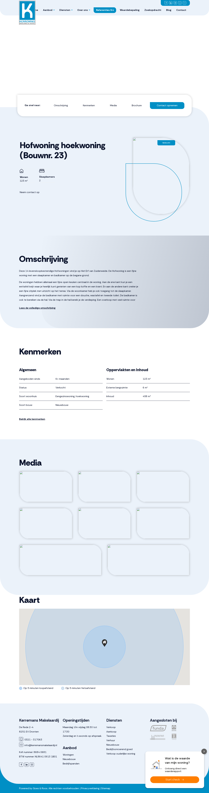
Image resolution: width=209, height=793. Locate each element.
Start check (173, 779)
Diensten (64, 10)
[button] (104, 643)
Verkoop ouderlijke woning (120, 753)
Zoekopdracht (152, 10)
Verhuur (110, 740)
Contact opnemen (167, 105)
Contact (181, 10)
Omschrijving (61, 105)
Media (113, 105)
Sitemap (105, 788)
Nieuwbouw (69, 759)
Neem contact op (29, 192)
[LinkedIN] (170, 3)
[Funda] (159, 728)
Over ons (82, 10)
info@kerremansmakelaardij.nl (40, 745)
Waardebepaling (130, 10)
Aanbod (47, 10)
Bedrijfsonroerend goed (119, 749)
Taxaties (111, 736)
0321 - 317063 (33, 739)
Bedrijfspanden (71, 763)
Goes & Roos (40, 788)
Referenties (105, 10)
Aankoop (111, 731)
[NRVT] (181, 737)
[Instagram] (175, 3)
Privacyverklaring (90, 788)
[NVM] (181, 728)
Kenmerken (89, 105)
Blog (168, 10)
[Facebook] (166, 3)
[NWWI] (159, 737)
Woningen (68, 754)
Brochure (137, 105)
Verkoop (111, 727)
